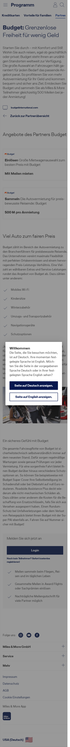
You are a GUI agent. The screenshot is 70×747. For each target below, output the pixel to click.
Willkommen (20, 348)
